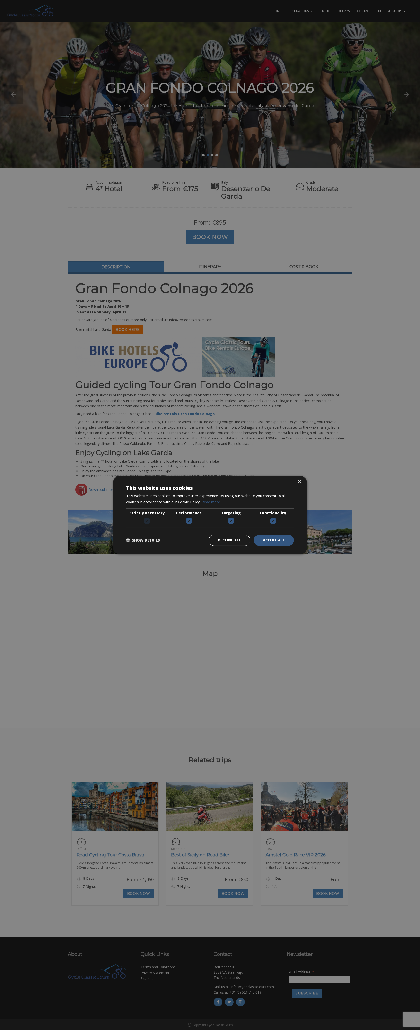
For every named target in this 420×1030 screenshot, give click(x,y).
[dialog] (210, 515)
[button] (143, 540)
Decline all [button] (229, 540)
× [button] (299, 481)
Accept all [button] (274, 540)
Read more (210, 501)
